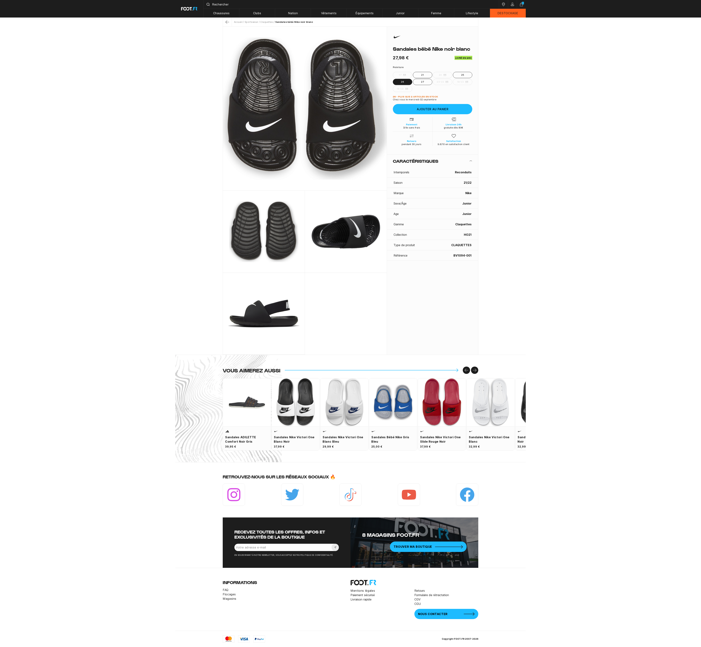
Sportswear (251, 22)
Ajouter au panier (433, 109)
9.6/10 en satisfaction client (454, 144)
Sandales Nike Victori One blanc (489, 439)
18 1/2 (460, 81)
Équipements (364, 13)
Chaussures (221, 13)
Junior (400, 13)
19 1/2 (400, 88)
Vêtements (329, 13)
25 (462, 75)
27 (422, 81)
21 (422, 75)
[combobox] (351, 4)
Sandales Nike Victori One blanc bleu (343, 439)
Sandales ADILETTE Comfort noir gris (240, 439)
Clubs (257, 13)
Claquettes (266, 22)
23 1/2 (440, 81)
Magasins (229, 598)
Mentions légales (362, 590)
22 (440, 75)
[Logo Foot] (189, 9)
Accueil (238, 22)
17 (400, 75)
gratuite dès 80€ (453, 127)
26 (402, 81)
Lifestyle (472, 13)
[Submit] (208, 4)
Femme (436, 13)
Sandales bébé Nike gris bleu (390, 439)
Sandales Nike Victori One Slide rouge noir (440, 439)
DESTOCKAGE (507, 13)
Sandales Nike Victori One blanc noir (294, 439)
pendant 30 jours (412, 144)
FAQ (226, 590)
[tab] (432, 161)
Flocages (229, 594)
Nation (293, 13)
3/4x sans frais (411, 127)
